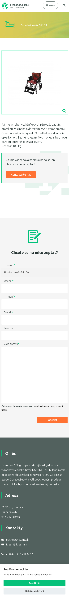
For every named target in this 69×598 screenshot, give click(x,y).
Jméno (8, 280)
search (64, 5)
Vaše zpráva (11, 343)
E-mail (8, 312)
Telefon (8, 328)
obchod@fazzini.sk (17, 539)
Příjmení (9, 296)
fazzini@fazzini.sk (16, 544)
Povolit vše (34, 583)
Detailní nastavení (34, 591)
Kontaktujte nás (21, 174)
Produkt (9, 265)
